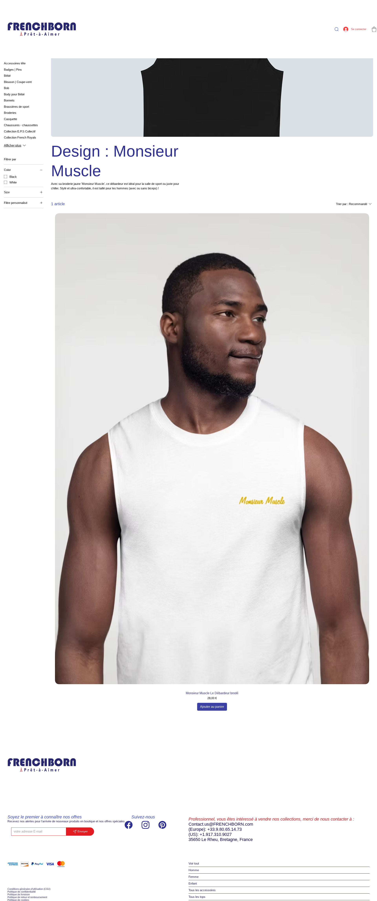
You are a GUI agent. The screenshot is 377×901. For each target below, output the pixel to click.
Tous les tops (196, 896)
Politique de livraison (18, 894)
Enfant (192, 883)
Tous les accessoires (202, 890)
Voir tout (193, 863)
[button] (374, 29)
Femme (193, 876)
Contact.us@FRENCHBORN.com (220, 824)
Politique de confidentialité (21, 891)
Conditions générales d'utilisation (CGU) (28, 889)
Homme (193, 870)
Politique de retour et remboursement (27, 897)
